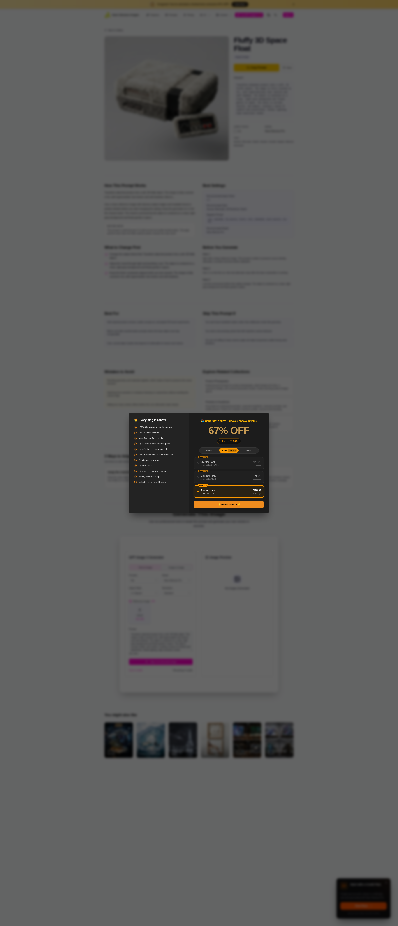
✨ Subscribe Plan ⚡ (229, 504)
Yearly (228, 450)
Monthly (209, 450)
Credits (248, 450)
